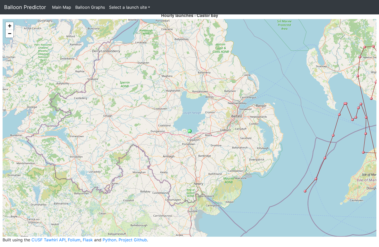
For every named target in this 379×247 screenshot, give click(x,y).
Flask (88, 239)
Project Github (133, 239)
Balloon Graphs (90, 7)
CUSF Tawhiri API (48, 239)
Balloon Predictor (25, 7)
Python (109, 239)
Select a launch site (128, 7)
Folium (74, 239)
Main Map (61, 7)
